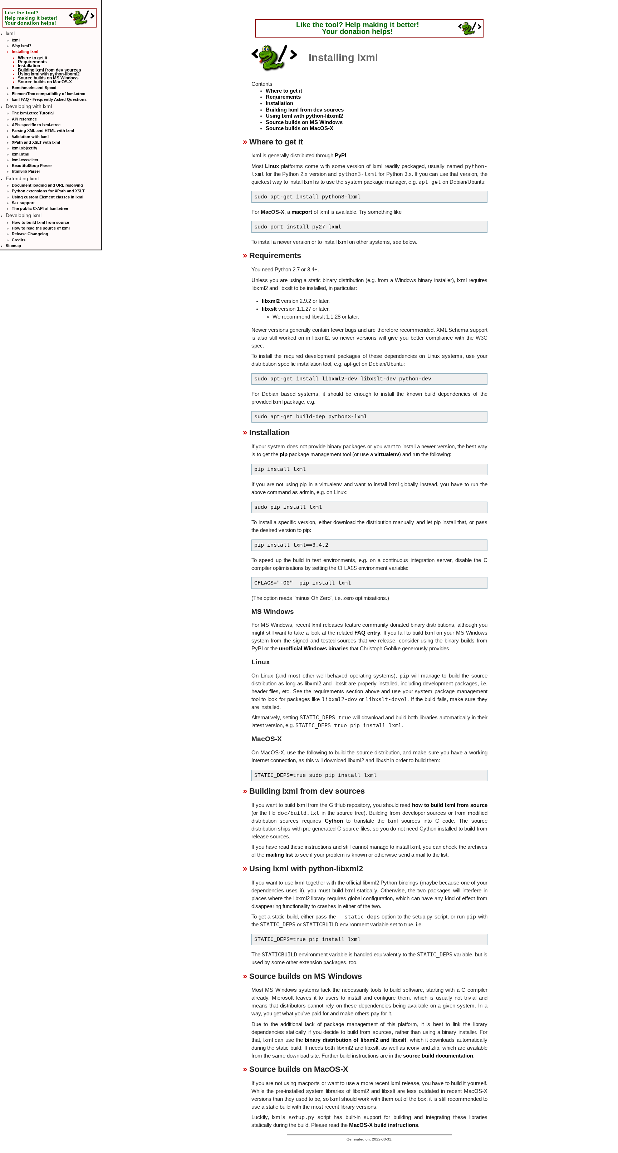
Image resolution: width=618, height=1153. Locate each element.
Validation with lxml (30, 136)
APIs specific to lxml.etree (36, 125)
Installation (29, 65)
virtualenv (386, 454)
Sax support (23, 203)
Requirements (32, 61)
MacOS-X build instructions (383, 1125)
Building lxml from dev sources (49, 70)
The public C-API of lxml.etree (40, 208)
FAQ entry (367, 633)
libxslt (269, 309)
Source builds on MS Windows (48, 77)
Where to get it (32, 57)
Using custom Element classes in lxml (47, 197)
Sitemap (13, 245)
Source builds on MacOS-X (45, 81)
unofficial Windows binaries (313, 648)
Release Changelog (30, 234)
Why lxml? (21, 46)
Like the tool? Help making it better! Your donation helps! (31, 17)
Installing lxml (25, 51)
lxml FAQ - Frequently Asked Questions (49, 99)
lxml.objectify (24, 148)
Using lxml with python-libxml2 (49, 74)
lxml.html (20, 154)
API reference (24, 119)
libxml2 (271, 301)
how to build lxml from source (449, 805)
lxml (16, 40)
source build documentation (438, 1056)
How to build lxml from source (40, 222)
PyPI (340, 155)
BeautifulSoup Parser (32, 165)
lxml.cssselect (25, 160)
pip (284, 454)
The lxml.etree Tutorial (33, 113)
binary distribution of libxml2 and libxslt (355, 1040)
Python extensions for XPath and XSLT (48, 191)
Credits (18, 240)
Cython (334, 821)
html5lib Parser (26, 171)
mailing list (279, 855)
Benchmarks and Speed (34, 87)
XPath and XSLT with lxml (36, 142)
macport (301, 212)
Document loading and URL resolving (47, 185)
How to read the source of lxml (41, 228)
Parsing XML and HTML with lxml (43, 130)
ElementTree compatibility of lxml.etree (48, 94)
